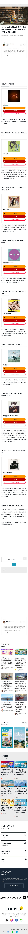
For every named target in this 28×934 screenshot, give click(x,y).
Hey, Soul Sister (6, 364)
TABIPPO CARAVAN (6, 681)
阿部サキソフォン (9, 44)
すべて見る (24, 722)
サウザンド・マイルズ (7, 209)
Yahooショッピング (15, 113)
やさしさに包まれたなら (8, 472)
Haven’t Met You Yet (7, 313)
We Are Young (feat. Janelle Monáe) (10, 415)
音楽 (4, 570)
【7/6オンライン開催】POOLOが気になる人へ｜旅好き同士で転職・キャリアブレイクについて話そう (20, 792)
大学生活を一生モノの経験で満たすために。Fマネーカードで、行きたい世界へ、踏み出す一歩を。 (7, 662)
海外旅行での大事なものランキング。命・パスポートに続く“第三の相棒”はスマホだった (20, 686)
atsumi (12, 710)
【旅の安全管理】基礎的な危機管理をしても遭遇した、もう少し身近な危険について (7, 686)
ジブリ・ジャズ (6, 153)
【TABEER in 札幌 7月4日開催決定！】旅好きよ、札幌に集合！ (7, 809)
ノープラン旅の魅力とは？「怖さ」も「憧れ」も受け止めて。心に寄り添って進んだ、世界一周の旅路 (20, 708)
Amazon (15, 107)
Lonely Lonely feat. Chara (8, 262)
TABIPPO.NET (19, 670)
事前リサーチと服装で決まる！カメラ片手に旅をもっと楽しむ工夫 (7, 706)
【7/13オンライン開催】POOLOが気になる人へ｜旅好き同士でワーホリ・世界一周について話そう (7, 791)
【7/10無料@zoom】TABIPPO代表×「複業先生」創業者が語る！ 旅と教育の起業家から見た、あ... (20, 773)
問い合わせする (14, 885)
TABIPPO (17, 657)
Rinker (7, 105)
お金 (2, 657)
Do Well (4, 104)
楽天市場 (15, 110)
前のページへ (11, 559)
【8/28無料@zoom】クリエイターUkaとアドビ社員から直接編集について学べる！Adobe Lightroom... (7, 773)
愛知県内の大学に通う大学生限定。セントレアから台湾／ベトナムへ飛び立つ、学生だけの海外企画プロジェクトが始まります (20, 663)
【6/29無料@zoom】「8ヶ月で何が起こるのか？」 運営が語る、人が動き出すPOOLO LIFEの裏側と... (20, 811)
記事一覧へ (23, 44)
